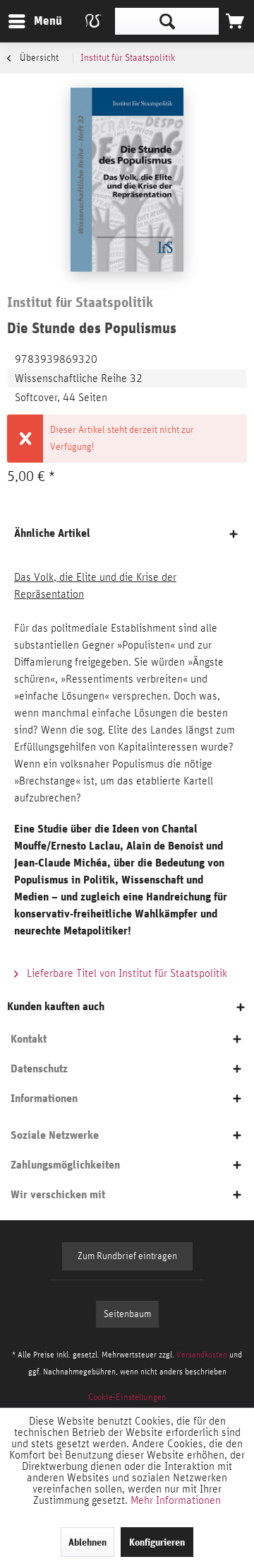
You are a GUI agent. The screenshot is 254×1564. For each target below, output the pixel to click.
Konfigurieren (157, 1542)
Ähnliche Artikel (52, 533)
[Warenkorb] (234, 21)
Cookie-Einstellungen (127, 1397)
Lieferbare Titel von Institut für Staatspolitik (125, 973)
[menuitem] (34, 21)
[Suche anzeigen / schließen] (166, 21)
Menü (37, 20)
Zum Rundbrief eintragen (127, 1256)
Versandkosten (201, 1354)
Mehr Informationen (176, 1500)
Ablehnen (87, 1542)
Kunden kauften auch (55, 1006)
